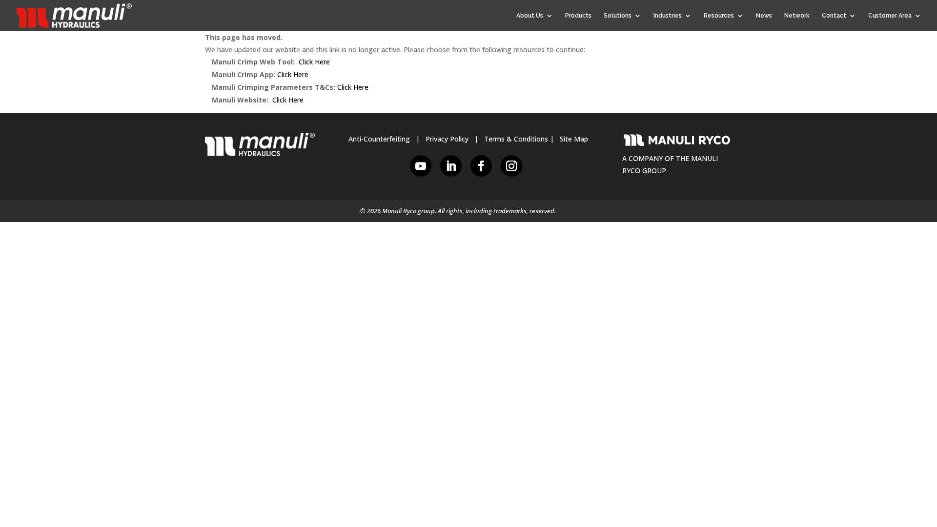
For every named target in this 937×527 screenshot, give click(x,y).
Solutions (617, 15)
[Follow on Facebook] (481, 166)
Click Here (314, 61)
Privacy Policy (447, 138)
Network (797, 15)
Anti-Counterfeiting (379, 138)
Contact (834, 15)
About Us (529, 15)
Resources (719, 15)
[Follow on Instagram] (511, 166)
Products (578, 15)
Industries (667, 15)
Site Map (574, 138)
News (764, 15)
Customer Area (890, 15)
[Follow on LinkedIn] (451, 166)
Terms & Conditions (516, 138)
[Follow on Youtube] (420, 166)
